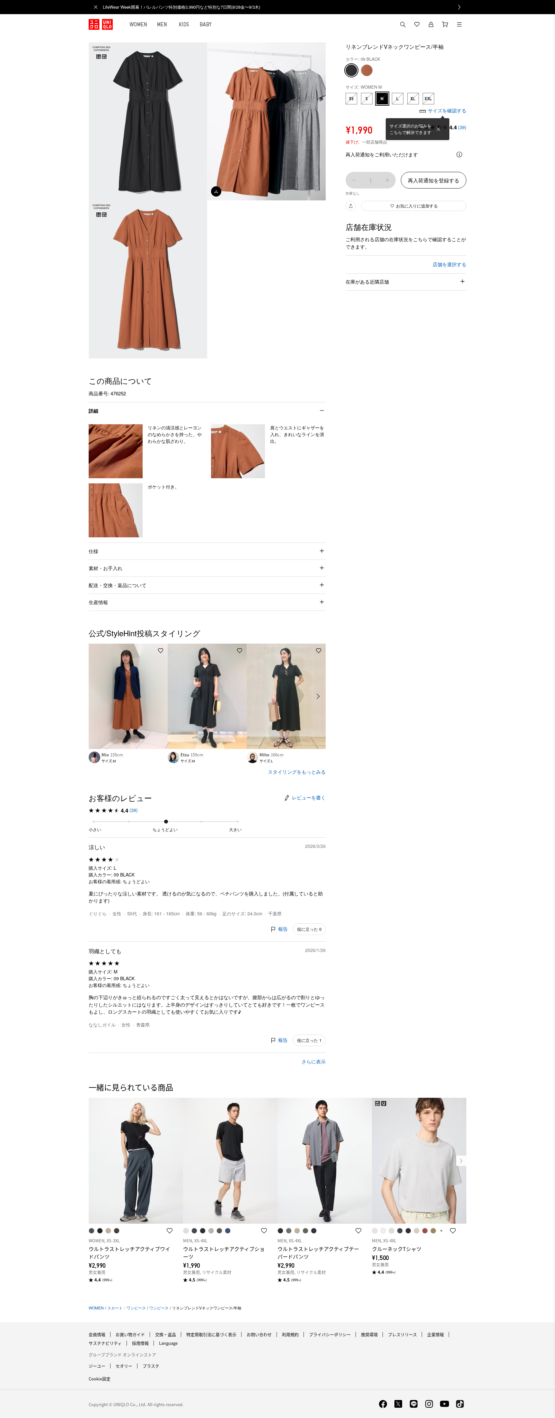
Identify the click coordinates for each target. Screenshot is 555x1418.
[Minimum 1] (354, 180)
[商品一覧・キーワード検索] (459, 24)
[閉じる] (438, 129)
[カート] (445, 24)
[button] (116, 451)
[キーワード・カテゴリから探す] (403, 24)
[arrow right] (319, 696)
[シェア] (351, 206)
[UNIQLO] (101, 24)
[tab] (138, 24)
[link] (284, 7)
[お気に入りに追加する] (161, 651)
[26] (367, 70)
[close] (96, 7)
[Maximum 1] (387, 180)
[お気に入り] (417, 24)
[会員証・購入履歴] (431, 24)
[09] (351, 70)
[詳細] (459, 154)
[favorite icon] (170, 1231)
